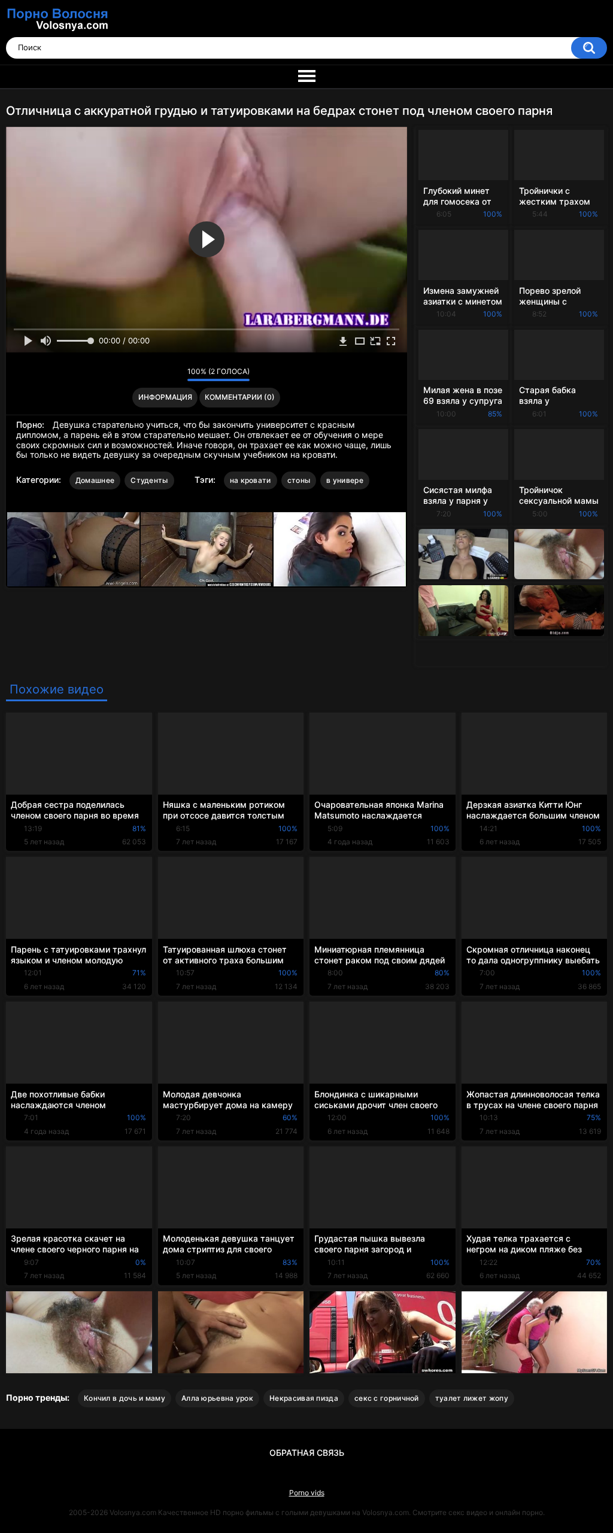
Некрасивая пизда (303, 1398)
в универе (344, 480)
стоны (299, 480)
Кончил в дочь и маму (124, 1398)
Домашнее (94, 480)
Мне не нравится (175, 375)
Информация (165, 397)
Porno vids (306, 1492)
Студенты (149, 480)
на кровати (250, 480)
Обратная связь (306, 1452)
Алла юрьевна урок (217, 1398)
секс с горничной (386, 1398)
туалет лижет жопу (471, 1398)
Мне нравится (159, 375)
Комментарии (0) (240, 397)
